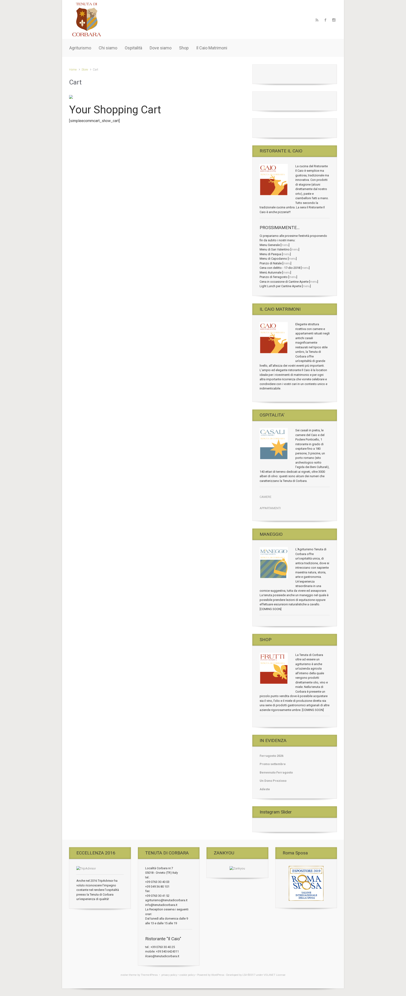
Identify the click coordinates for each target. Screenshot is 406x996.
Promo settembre (273, 764)
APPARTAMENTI (270, 508)
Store (85, 69)
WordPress (217, 974)
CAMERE (265, 497)
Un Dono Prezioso (273, 780)
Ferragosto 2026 (271, 756)
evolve (124, 974)
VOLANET (269, 974)
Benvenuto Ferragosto (276, 772)
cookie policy (187, 974)
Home (73, 69)
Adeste (265, 789)
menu (285, 245)
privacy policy (169, 974)
